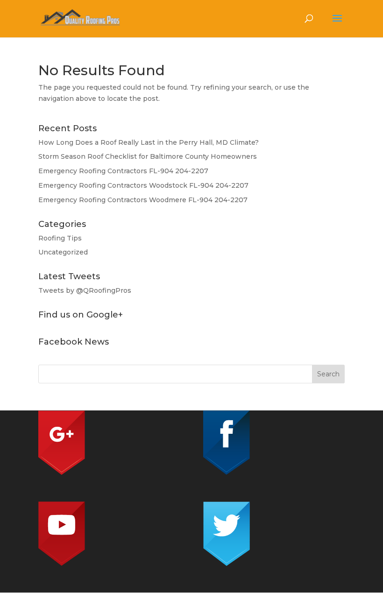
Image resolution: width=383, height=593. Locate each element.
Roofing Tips (60, 238)
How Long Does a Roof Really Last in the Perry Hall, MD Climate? (148, 142)
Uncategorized (63, 252)
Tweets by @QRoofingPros (84, 290)
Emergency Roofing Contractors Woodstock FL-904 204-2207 (143, 185)
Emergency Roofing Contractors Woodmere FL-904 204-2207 (143, 200)
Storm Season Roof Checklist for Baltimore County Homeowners (147, 156)
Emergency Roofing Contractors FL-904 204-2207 (123, 171)
